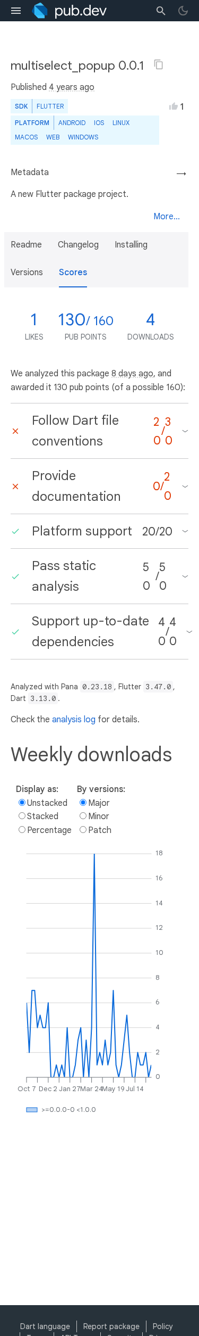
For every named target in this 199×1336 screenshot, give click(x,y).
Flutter (50, 106)
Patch (99, 830)
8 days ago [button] (132, 373)
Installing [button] (131, 245)
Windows (83, 137)
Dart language (45, 1326)
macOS (26, 137)
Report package (111, 1326)
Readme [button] (26, 245)
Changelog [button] (78, 245)
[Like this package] (173, 106)
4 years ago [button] (71, 87)
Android (71, 123)
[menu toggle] (16, 10)
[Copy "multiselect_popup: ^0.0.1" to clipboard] (158, 64)
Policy (163, 1326)
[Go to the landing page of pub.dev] (69, 11)
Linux (121, 123)
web (52, 137)
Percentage (49, 830)
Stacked (42, 816)
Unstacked (47, 803)
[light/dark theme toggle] (183, 10)
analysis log (74, 719)
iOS (99, 123)
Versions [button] (27, 272)
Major (99, 803)
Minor (98, 816)
